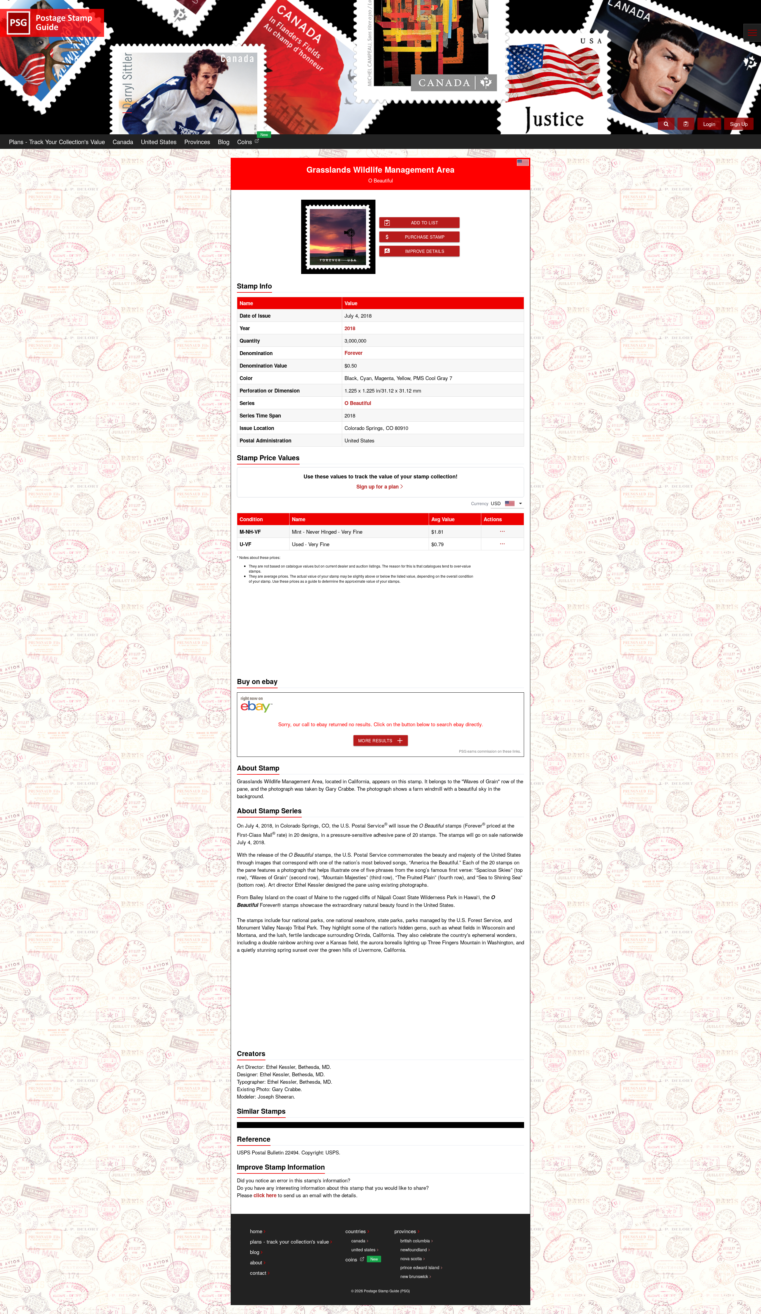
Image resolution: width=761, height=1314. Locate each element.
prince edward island (419, 1267)
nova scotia (411, 1258)
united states (363, 1249)
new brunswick (414, 1276)
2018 (350, 328)
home (256, 1231)
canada (358, 1241)
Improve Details (424, 251)
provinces (405, 1231)
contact (258, 1272)
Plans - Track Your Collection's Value (57, 141)
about (256, 1262)
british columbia (415, 1241)
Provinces (197, 141)
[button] (502, 531)
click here (265, 1195)
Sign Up (739, 123)
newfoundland (413, 1249)
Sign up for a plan (377, 486)
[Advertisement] (380, 628)
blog (254, 1251)
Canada (123, 141)
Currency (479, 503)
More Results (375, 740)
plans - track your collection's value (289, 1241)
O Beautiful (358, 403)
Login (709, 123)
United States (159, 141)
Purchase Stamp (425, 237)
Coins (249, 140)
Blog (223, 141)
